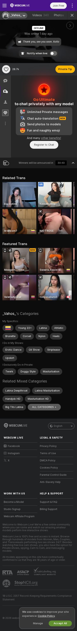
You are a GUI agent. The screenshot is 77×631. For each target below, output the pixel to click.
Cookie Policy (46, 615)
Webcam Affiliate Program (19, 516)
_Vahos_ (9, 313)
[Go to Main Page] (24, 5)
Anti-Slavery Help (50, 482)
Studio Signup (12, 509)
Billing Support (48, 509)
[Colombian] (8, 328)
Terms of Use (48, 453)
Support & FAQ (48, 502)
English (58, 426)
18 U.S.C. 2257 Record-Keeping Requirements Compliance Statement (37, 597)
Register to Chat (44, 144)
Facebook (14, 446)
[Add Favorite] (6, 69)
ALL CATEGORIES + (44, 407)
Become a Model (14, 502)
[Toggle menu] (4, 5)
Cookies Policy (49, 467)
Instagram (14, 453)
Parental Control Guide (53, 474)
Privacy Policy (48, 446)
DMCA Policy (47, 460)
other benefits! (51, 138)
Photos (62, 15)
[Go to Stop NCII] (26, 583)
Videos (40, 15)
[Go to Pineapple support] (6, 583)
